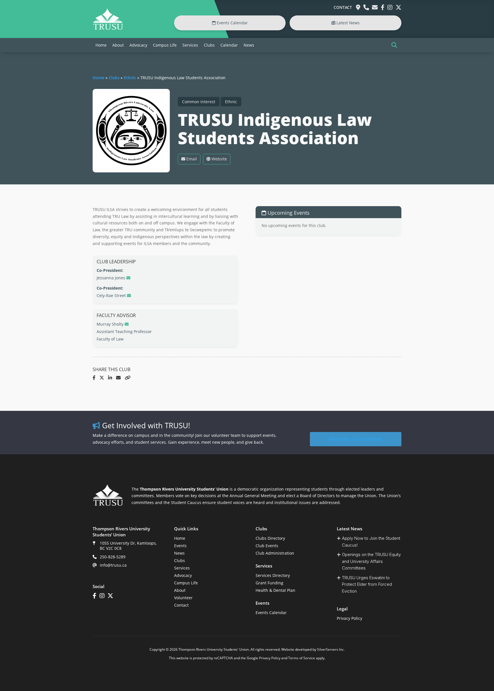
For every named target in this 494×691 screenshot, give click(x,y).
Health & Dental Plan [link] (275, 590)
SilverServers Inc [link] (330, 649)
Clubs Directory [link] (270, 538)
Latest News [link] (347, 22)
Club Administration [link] (275, 553)
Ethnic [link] (130, 77)
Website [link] (218, 159)
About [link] (118, 45)
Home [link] (101, 45)
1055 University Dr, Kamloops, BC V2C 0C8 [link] (128, 545)
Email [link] (191, 159)
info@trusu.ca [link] (113, 565)
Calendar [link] (229, 45)
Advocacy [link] (138, 45)
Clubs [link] (209, 45)
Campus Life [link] (165, 45)
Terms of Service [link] (301, 658)
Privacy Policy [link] (349, 618)
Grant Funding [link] (269, 583)
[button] (394, 45)
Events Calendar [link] (232, 22)
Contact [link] (343, 7)
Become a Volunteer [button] (355, 439)
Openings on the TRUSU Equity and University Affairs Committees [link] (371, 561)
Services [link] (190, 45)
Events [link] (180, 545)
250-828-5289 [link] (113, 556)
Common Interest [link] (198, 101)
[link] (108, 28)
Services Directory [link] (273, 575)
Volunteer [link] (183, 597)
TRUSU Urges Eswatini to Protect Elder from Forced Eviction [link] (367, 584)
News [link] (249, 45)
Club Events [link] (267, 545)
